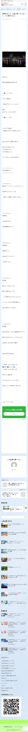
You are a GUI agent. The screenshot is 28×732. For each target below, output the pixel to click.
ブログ (3, 685)
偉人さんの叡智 (5, 688)
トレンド (4, 683)
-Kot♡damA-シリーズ (7, 663)
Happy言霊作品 (6, 673)
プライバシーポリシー (19, 726)
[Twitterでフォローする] (11, 721)
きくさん (24, 19)
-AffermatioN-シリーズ (7, 660)
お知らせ (4, 678)
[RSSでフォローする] (16, 721)
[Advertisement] (14, 34)
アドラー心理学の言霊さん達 (9, 680)
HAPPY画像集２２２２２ (8, 668)
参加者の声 (4, 690)
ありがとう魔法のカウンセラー (14, 729)
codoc (24, 419)
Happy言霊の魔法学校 (7, 670)
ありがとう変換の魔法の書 (8, 675)
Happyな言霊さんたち (7, 665)
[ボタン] (22, 4)
